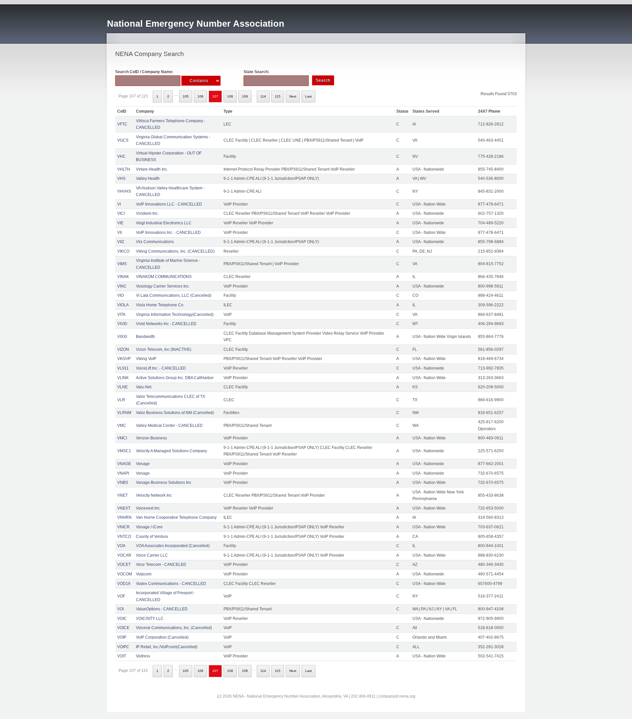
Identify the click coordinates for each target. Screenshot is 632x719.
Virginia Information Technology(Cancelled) (175, 314)
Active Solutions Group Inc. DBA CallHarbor (175, 377)
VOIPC (123, 647)
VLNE (122, 387)
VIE (120, 223)
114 (263, 96)
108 (230, 96)
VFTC (122, 124)
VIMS (122, 264)
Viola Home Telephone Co (159, 305)
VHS (121, 178)
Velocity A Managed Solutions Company (171, 451)
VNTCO (124, 536)
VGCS (122, 140)
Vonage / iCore (149, 527)
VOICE (123, 627)
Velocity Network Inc (154, 495)
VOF (121, 596)
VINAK (123, 276)
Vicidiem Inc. (147, 213)
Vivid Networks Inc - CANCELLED (166, 323)
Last (308, 96)
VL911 (123, 368)
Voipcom (143, 574)
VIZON (123, 349)
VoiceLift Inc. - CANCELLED (161, 368)
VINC (122, 286)
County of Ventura (152, 536)
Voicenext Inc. (148, 508)
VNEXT (123, 508)
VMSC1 (124, 451)
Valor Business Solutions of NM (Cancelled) (175, 412)
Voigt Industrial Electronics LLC (164, 223)
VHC (121, 156)
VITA (121, 314)
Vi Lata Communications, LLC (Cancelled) (173, 295)
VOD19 (123, 583)
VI (119, 204)
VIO (120, 295)
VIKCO (123, 251)
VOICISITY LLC (150, 618)
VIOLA (123, 305)
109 (245, 96)
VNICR (123, 527)
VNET (122, 495)
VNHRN (124, 517)
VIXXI (122, 336)
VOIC (122, 618)
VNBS (122, 482)
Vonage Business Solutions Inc (163, 482)
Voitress (143, 656)
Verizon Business (151, 438)
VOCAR (124, 555)
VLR (121, 400)
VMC (121, 425)
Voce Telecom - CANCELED (161, 564)
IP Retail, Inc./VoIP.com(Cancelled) (167, 647)
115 (277, 96)
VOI (120, 609)
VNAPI (123, 473)
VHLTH (123, 169)
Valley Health (148, 178)
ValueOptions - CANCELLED (162, 609)
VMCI (122, 438)
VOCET (124, 564)
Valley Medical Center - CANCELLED (169, 425)
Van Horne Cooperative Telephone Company (176, 517)
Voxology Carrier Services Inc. (163, 286)
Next (292, 96)
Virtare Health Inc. (152, 169)
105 (186, 96)
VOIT (121, 656)
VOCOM (124, 574)
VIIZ (120, 241)
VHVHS (124, 191)
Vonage (143, 463)
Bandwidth (145, 336)
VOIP (121, 637)
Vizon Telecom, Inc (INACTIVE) (163, 349)
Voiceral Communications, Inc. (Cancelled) (174, 627)
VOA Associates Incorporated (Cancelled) (173, 545)
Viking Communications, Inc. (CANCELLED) (175, 251)
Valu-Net (143, 387)
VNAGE (124, 463)
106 (200, 96)
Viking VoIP (146, 358)
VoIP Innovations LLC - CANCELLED (169, 204)
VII (119, 232)
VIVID (122, 323)
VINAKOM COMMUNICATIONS (164, 276)
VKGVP (124, 358)
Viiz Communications (155, 241)
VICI (121, 213)
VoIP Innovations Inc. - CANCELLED (168, 232)
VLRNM (124, 412)
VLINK (123, 377)
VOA (121, 545)
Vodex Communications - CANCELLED (171, 583)
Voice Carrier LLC (152, 555)
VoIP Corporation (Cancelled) (162, 637)
